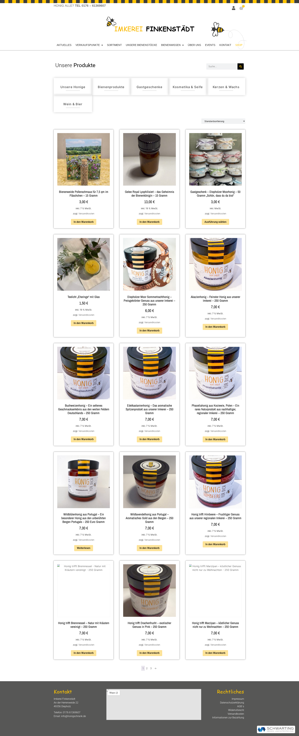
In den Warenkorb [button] (84, 221)
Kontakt (225, 45)
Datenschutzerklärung (232, 702)
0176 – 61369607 (94, 5)
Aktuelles (64, 45)
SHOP (238, 45)
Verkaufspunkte (88, 45)
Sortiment (114, 45)
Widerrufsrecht (236, 710)
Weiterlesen (83, 548)
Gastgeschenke (149, 87)
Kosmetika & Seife (188, 87)
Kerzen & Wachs (226, 87)
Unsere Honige (72, 87)
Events (210, 45)
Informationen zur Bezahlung (228, 717)
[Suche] (240, 66)
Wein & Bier (72, 104)
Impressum (238, 698)
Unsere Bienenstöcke (141, 45)
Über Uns (194, 45)
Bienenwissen (171, 45)
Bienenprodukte (111, 87)
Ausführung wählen (215, 221)
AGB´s (240, 706)
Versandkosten (86, 213)
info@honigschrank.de (73, 716)
